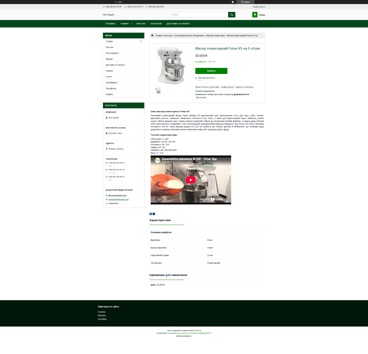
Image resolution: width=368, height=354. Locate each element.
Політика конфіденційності (200, 333)
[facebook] (151, 214)
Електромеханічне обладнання (189, 35)
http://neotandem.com (117, 195)
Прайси (109, 94)
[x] (154, 214)
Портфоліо (111, 88)
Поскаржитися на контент (178, 333)
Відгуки (109, 59)
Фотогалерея (112, 53)
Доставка (102, 319)
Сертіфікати (111, 82)
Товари (124, 24)
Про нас (141, 24)
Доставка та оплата (178, 24)
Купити (211, 71)
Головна (110, 24)
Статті (109, 77)
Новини (109, 71)
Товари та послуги (164, 35)
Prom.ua (197, 331)
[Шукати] (231, 14)
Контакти (156, 24)
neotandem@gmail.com (118, 199)
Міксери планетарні (215, 35)
